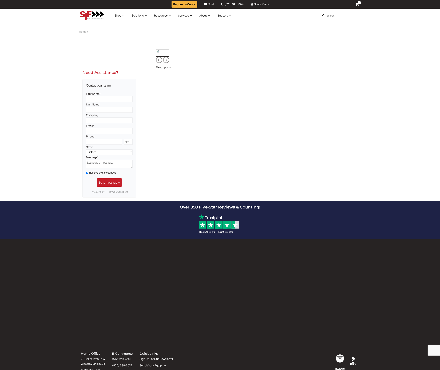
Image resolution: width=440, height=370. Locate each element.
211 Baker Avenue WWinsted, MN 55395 (93, 361)
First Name (93, 94)
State (89, 147)
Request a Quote (184, 4)
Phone (90, 136)
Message (91, 157)
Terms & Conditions (118, 191)
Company (92, 115)
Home (82, 32)
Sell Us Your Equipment (154, 365)
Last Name (92, 104)
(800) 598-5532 (122, 365)
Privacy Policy (97, 191)
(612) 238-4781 (121, 359)
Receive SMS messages (102, 172)
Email (89, 126)
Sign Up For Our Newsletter (156, 359)
